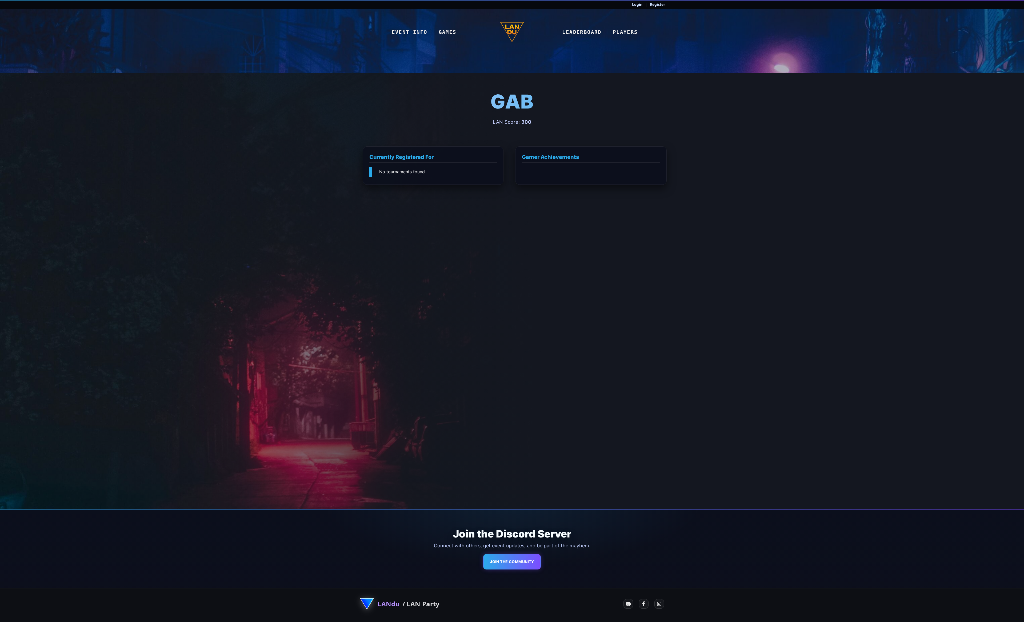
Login (637, 4)
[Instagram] (659, 604)
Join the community (512, 561)
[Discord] (628, 604)
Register (657, 4)
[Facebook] (644, 604)
